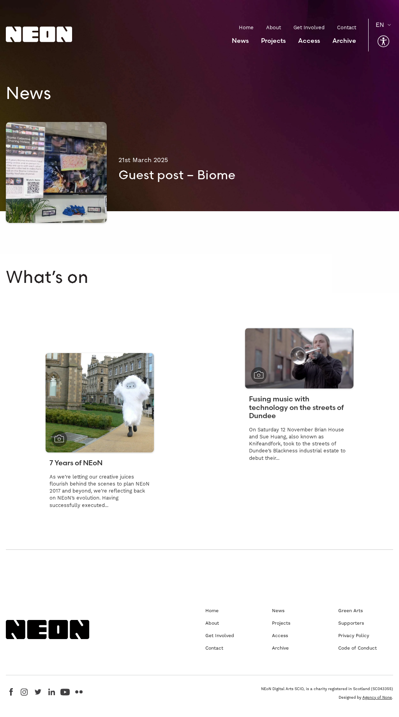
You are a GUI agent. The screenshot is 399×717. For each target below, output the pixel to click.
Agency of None (377, 697)
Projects (273, 40)
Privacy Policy (353, 636)
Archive (344, 40)
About (273, 28)
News (240, 40)
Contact (346, 28)
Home (246, 28)
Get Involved (309, 28)
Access (309, 40)
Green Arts (350, 611)
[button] (383, 41)
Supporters (351, 623)
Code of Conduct (357, 648)
